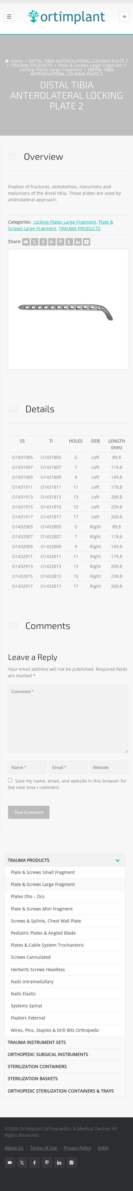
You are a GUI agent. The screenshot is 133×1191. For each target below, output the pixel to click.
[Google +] (52, 242)
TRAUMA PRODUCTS (80, 228)
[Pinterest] (60, 242)
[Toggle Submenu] (117, 860)
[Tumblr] (69, 242)
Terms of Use (43, 1148)
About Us (14, 1148)
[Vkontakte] (86, 242)
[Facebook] (43, 242)
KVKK (103, 1148)
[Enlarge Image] (68, 309)
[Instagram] (71, 1162)
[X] (34, 242)
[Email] (26, 242)
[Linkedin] (78, 242)
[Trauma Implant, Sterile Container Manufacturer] (66, 17)
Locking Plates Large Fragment (64, 222)
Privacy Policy (77, 1148)
